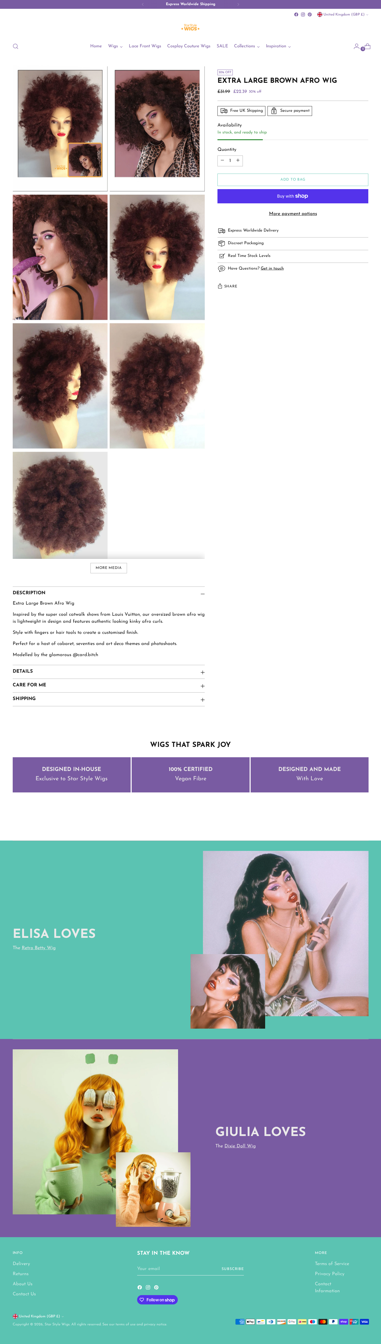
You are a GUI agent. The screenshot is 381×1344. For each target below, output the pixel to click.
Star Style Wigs (57, 1324)
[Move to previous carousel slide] (352, 823)
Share (230, 286)
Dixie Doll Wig (240, 1146)
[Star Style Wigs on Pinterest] (309, 14)
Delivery (21, 1264)
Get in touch (272, 268)
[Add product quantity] (238, 160)
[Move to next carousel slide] (364, 822)
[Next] (238, 4)
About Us (22, 1284)
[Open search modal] (15, 46)
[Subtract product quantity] (222, 160)
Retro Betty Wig (39, 948)
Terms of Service (332, 1264)
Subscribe (233, 1269)
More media (109, 568)
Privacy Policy (329, 1274)
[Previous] (143, 4)
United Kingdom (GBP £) (344, 14)
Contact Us (24, 1294)
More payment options (293, 213)
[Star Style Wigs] (190, 28)
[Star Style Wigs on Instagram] (303, 14)
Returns (21, 1274)
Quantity (226, 149)
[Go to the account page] (354, 46)
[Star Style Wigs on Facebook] (296, 14)
